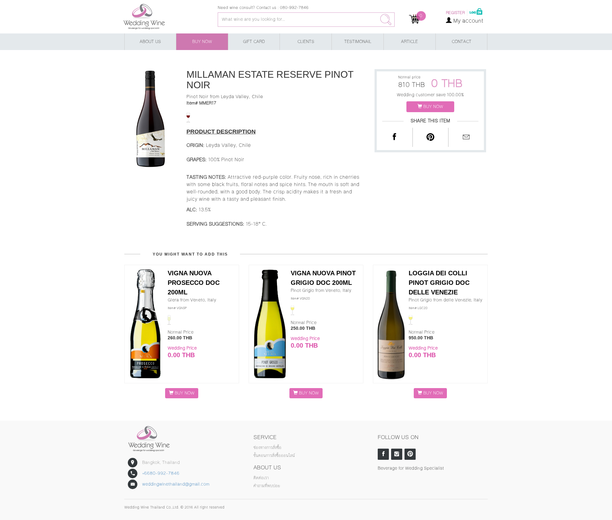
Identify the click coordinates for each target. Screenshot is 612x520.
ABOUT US (150, 42)
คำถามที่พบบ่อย (266, 486)
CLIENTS (305, 42)
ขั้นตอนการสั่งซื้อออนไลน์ (274, 455)
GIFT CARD (254, 42)
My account (467, 21)
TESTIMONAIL (357, 42)
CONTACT (461, 42)
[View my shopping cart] (414, 19)
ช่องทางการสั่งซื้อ (267, 447)
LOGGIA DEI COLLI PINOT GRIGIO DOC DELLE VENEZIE (439, 283)
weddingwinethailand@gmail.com (175, 484)
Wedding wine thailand (162, 16)
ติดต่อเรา (261, 478)
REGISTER (455, 13)
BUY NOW (202, 42)
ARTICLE (409, 42)
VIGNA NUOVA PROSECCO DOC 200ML (194, 283)
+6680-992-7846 (160, 473)
